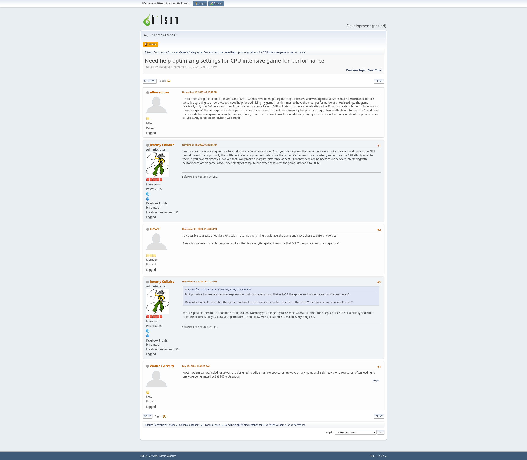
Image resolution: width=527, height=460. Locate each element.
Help (372, 455)
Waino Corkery (162, 366)
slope (375, 380)
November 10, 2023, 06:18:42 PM (199, 92)
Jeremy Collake (162, 145)
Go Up (147, 416)
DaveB (155, 229)
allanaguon (159, 92)
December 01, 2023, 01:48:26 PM (199, 228)
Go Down (149, 80)
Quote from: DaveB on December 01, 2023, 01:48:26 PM (219, 289)
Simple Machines (167, 456)
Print (379, 80)
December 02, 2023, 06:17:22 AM (199, 281)
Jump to (329, 432)
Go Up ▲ (382, 455)
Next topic (375, 70)
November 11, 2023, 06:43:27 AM (199, 144)
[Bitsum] (147, 198)
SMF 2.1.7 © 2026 (149, 456)
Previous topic (356, 70)
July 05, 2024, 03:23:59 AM (196, 365)
